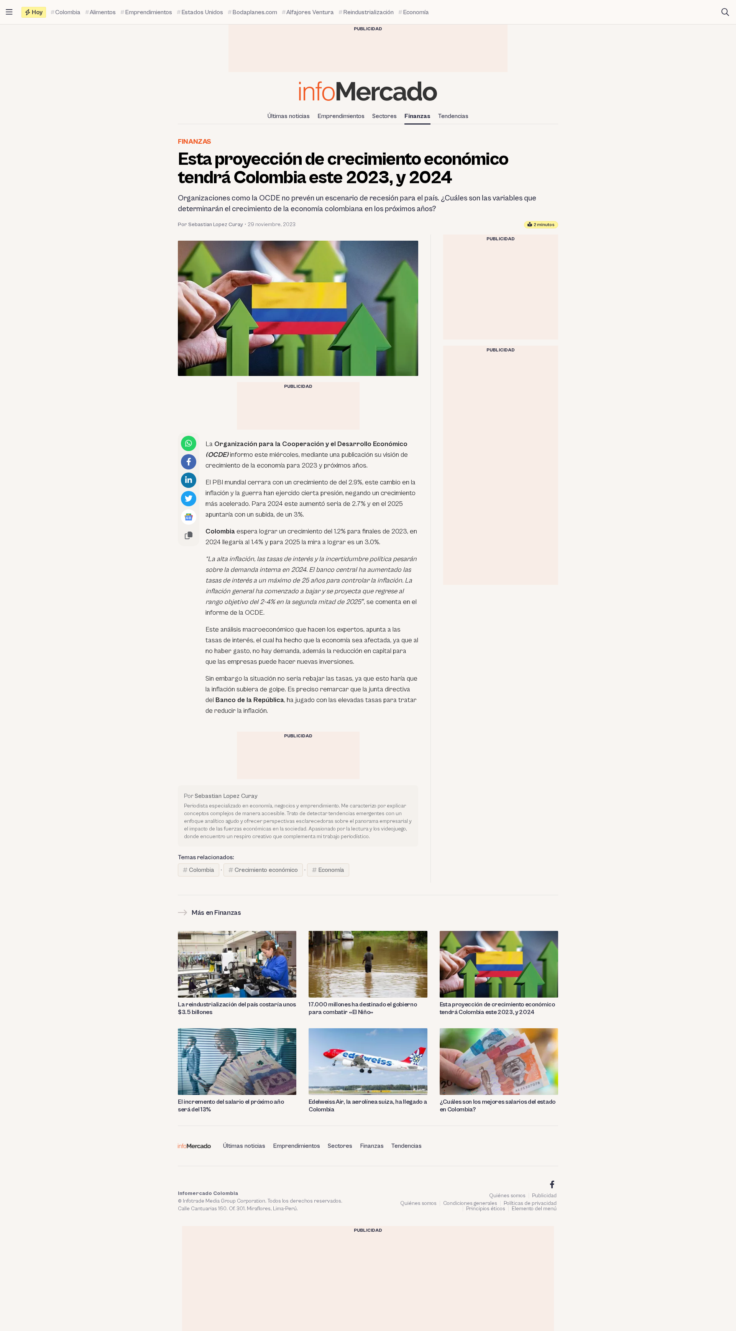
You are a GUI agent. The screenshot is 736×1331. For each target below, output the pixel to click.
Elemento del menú (534, 1209)
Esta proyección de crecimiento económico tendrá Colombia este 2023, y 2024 (497, 1008)
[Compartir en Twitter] (188, 498)
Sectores (384, 116)
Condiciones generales (470, 1203)
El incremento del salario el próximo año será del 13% (231, 1105)
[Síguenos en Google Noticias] (188, 517)
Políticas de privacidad (530, 1203)
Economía (331, 870)
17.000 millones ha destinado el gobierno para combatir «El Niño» (363, 1008)
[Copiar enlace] (188, 535)
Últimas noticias (289, 116)
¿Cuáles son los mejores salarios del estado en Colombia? (497, 1105)
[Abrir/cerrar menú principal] (9, 12)
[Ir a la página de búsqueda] (725, 12)
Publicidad (544, 1196)
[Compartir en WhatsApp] (188, 443)
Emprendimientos (341, 116)
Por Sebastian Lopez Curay (210, 225)
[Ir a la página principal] (368, 91)
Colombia (201, 870)
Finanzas (417, 116)
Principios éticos (485, 1209)
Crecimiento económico (266, 870)
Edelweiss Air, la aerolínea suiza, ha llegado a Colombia (368, 1105)
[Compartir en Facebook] (188, 461)
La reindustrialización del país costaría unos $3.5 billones (237, 1008)
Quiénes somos (507, 1196)
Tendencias (453, 116)
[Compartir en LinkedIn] (188, 480)
